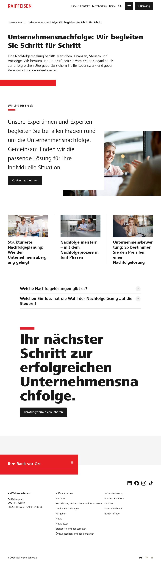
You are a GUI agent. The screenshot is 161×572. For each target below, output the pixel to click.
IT (152, 557)
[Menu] (129, 6)
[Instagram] (143, 483)
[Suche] (120, 6)
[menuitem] (80, 6)
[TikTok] (150, 483)
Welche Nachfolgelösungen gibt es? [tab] (53, 288)
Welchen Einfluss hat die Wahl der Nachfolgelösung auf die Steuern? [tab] (77, 301)
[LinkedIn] (129, 483)
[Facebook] (136, 483)
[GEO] (72, 462)
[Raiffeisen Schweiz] (20, 6)
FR (146, 557)
